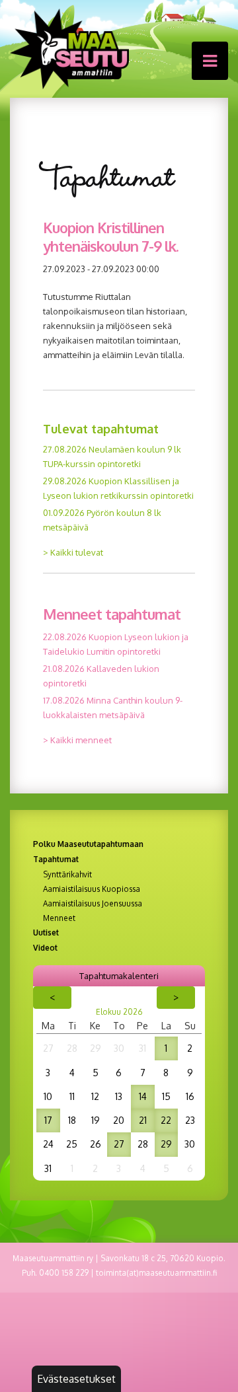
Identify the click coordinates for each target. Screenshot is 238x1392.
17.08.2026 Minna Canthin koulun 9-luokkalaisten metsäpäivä (112, 707)
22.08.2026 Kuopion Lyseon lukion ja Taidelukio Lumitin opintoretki (115, 644)
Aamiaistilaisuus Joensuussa (92, 903)
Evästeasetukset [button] (76, 1378)
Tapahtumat (56, 859)
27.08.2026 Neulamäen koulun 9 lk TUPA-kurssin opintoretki (112, 456)
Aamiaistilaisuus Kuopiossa (91, 889)
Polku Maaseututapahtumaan (88, 844)
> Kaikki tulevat (73, 552)
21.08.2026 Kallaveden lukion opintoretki (101, 675)
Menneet (59, 918)
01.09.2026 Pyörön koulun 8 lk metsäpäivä (102, 519)
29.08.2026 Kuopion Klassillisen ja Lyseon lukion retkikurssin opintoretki (118, 488)
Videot (45, 948)
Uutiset (46, 932)
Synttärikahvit (67, 874)
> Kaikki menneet (77, 740)
